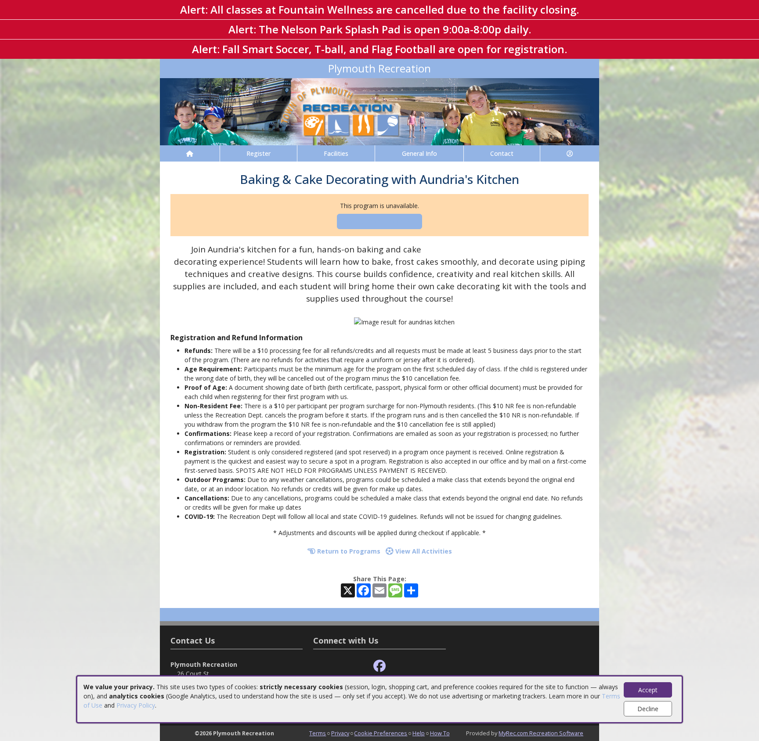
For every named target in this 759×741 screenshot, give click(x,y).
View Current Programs (379, 221)
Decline (647, 709)
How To (440, 733)
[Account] (569, 153)
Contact (501, 153)
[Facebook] (379, 666)
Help (418, 733)
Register (258, 153)
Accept (648, 690)
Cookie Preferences (380, 733)
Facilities (336, 153)
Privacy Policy (135, 705)
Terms (317, 733)
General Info (419, 153)
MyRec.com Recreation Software (541, 733)
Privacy (340, 733)
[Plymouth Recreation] (379, 111)
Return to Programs (347, 551)
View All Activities (423, 551)
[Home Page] (190, 153)
